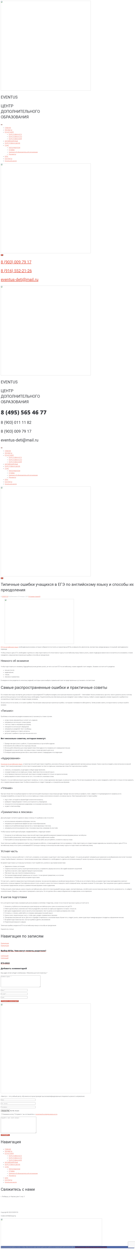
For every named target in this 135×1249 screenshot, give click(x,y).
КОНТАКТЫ (8, 158)
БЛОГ (6, 156)
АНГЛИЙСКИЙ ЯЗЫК (11, 141)
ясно (76, 1247)
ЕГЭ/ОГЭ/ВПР (9, 132)
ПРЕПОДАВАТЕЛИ (14, 147)
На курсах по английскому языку (11, 764)
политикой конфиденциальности (46, 1114)
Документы (12, 154)
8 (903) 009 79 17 (16, 262)
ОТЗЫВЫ (12, 150)
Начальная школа (11, 161)
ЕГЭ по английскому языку (9, 647)
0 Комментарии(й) (34, 596)
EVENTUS (5, 596)
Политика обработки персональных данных (92, 1247)
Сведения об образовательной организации (23, 152)
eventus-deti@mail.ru (19, 279)
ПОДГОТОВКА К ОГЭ (15, 136)
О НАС (7, 145)
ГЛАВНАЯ (8, 128)
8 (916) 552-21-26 (16, 270)
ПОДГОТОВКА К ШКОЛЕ (12, 143)
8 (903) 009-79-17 (6, 1200)
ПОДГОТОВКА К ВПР (15, 139)
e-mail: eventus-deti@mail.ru (9, 1207)
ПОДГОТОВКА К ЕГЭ (15, 134)
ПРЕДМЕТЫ (8, 130)
